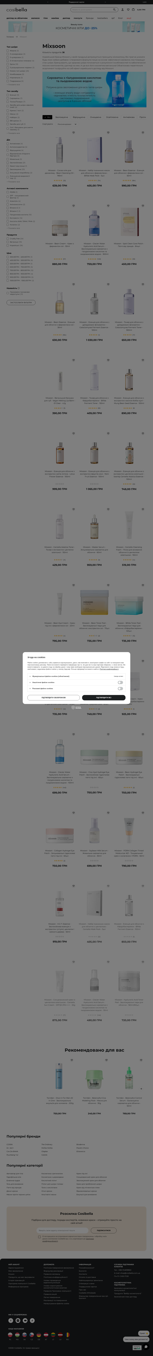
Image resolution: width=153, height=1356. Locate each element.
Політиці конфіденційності (109, 669)
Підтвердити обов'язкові (54, 698)
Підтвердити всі (103, 698)
